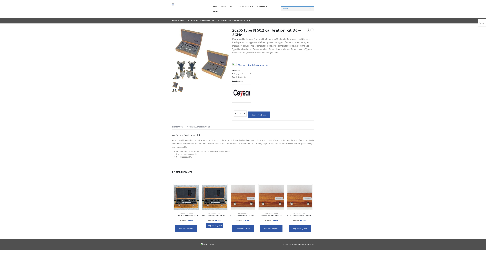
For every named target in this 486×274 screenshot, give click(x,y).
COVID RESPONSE (243, 6)
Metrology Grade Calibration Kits (253, 64)
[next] (312, 30)
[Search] (310, 9)
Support (261, 6)
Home (214, 6)
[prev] (308, 30)
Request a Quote (259, 115)
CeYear (241, 81)
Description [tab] (177, 127)
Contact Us (217, 11)
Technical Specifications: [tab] (198, 127)
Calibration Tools (245, 74)
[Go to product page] (186, 197)
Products (226, 6)
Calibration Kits (241, 77)
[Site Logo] (191, 8)
